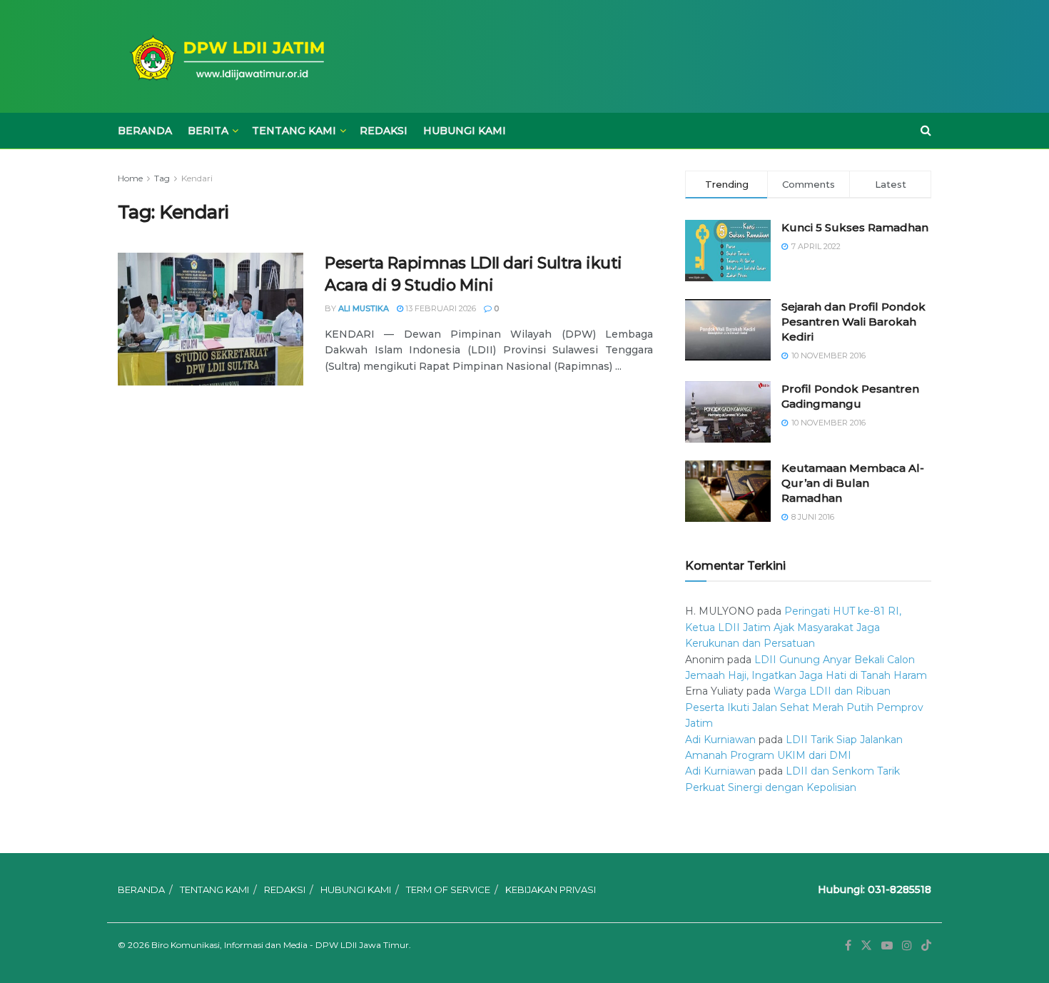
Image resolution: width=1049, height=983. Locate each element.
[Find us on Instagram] (907, 945)
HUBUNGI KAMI (464, 130)
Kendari (197, 178)
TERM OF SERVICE (448, 889)
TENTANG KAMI (294, 130)
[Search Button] (926, 130)
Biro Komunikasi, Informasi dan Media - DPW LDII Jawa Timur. (281, 944)
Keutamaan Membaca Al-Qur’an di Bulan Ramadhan (852, 483)
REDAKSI (383, 130)
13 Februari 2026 (439, 308)
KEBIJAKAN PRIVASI (550, 889)
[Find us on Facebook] (848, 945)
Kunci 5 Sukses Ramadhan (854, 227)
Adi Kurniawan (720, 739)
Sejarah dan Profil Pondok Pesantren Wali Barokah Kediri (853, 321)
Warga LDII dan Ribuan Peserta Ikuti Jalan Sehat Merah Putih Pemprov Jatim (804, 707)
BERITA (208, 130)
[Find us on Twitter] (866, 945)
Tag (162, 178)
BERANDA (145, 130)
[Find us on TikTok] (926, 946)
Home (130, 178)
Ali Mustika (363, 308)
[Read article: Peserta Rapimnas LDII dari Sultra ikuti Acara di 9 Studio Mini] (210, 319)
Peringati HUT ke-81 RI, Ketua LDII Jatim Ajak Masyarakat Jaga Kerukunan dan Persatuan (793, 627)
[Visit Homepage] (225, 57)
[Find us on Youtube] (887, 945)
